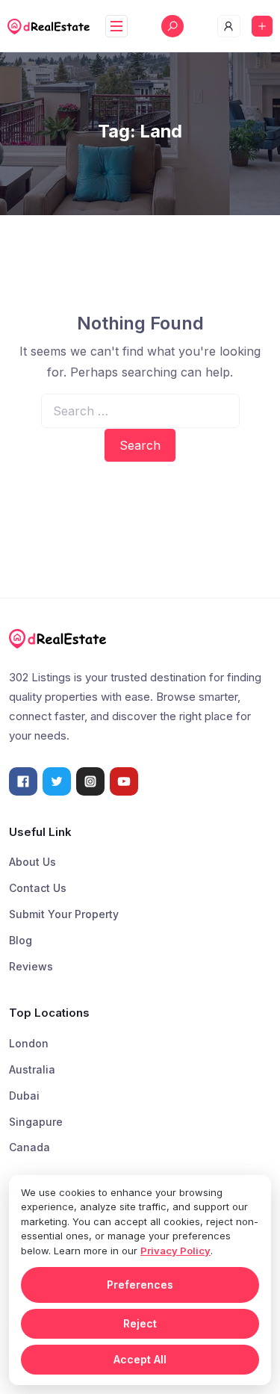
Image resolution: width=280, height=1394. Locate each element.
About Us (32, 861)
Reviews (31, 966)
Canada (29, 1147)
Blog (20, 940)
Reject (140, 1323)
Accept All (140, 1359)
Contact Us (37, 888)
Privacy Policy (175, 1251)
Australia (32, 1069)
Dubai (24, 1095)
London (29, 1043)
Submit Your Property (64, 914)
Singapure (36, 1121)
